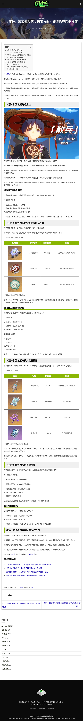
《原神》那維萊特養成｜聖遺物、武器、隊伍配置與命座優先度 (28, 565)
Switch (4, 653)
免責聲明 (42, 708)
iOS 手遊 (5, 630)
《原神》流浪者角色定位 (14, 50)
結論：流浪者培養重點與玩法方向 (17, 67)
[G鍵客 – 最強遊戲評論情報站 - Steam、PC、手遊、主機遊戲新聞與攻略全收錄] (41, 4)
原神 (8, 74)
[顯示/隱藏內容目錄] (28, 47)
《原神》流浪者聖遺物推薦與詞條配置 (19, 55)
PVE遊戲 (5, 642)
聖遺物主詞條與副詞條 (16, 57)
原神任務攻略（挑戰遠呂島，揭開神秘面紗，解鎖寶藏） (26, 575)
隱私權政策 (32, 708)
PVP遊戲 (5, 646)
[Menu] (3, 4)
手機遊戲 (41, 18)
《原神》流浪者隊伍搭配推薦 (16, 62)
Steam (4, 649)
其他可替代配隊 (14, 64)
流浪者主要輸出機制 (16, 52)
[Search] (80, 4)
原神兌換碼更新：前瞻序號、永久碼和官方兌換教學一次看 (27, 572)
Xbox (3, 657)
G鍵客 (51, 28)
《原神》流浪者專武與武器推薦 (16, 59)
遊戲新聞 (5, 669)
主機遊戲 (5, 661)
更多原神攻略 (14, 69)
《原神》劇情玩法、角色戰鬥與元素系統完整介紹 (24, 568)
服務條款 (51, 708)
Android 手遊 (6, 626)
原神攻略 (32, 554)
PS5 (3, 638)
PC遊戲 (4, 634)
